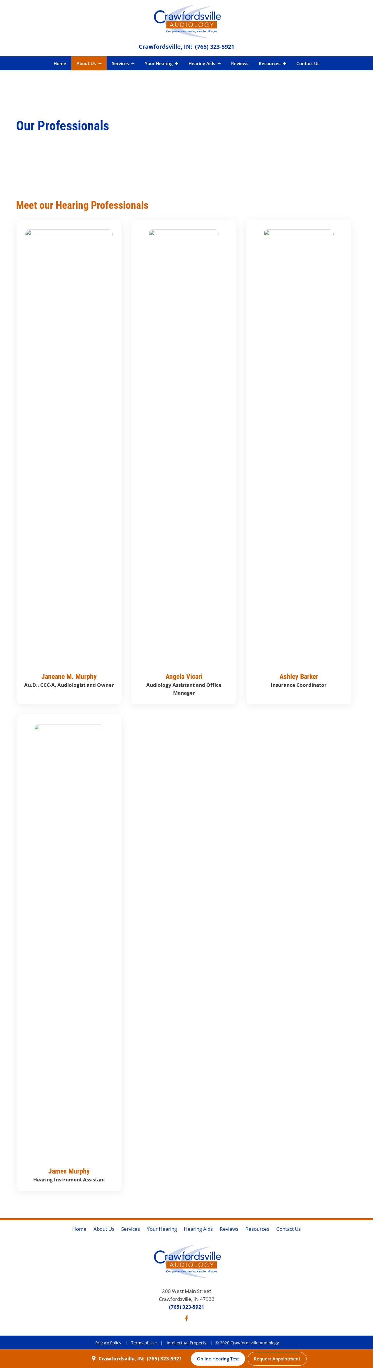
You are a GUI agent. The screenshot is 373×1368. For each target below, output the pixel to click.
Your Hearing (159, 63)
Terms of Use (144, 1343)
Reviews (239, 63)
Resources (270, 63)
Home (60, 63)
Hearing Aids (202, 63)
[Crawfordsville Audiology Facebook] (186, 1319)
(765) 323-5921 (214, 47)
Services (121, 63)
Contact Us (307, 63)
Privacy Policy (108, 1343)
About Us (87, 63)
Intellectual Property (186, 1343)
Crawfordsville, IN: (165, 47)
